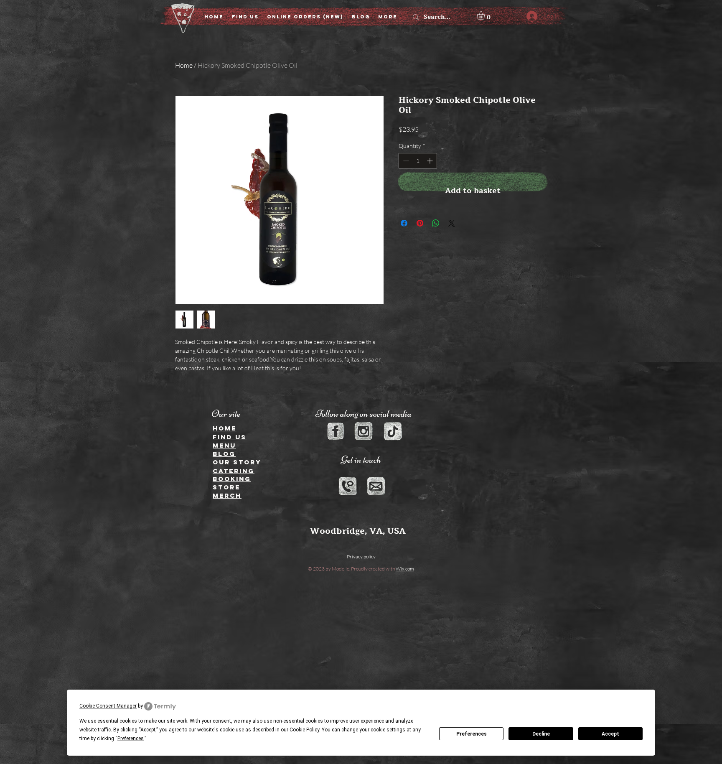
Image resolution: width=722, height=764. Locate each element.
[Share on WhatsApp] (436, 223)
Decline (541, 734)
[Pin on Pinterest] (420, 223)
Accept (610, 734)
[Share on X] (452, 223)
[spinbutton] (417, 160)
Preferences (471, 734)
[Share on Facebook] (404, 223)
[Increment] (430, 160)
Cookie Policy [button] (304, 730)
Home (184, 65)
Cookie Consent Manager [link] (108, 706)
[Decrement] (405, 160)
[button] (486, 15)
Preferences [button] (130, 738)
